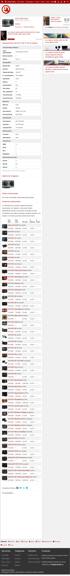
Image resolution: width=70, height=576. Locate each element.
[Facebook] (55, 1)
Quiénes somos (33, 555)
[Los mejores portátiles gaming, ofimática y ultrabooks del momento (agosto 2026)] (57, 63)
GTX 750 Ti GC (21, 18)
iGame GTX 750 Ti (13, 438)
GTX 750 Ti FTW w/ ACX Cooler (17, 270)
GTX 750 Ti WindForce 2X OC (16, 418)
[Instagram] (58, 1)
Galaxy (17, 24)
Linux (11, 545)
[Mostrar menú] (2, 1)
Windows (57, 541)
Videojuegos (29, 2)
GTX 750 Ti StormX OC (14, 386)
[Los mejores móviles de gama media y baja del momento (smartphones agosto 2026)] (57, 48)
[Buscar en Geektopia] (67, 1)
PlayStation (47, 541)
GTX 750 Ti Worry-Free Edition (17, 431)
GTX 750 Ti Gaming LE (14, 289)
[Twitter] (64, 1)
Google (25, 541)
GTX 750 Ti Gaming (13, 283)
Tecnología (20, 2)
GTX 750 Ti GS (12, 302)
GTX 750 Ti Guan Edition (15, 309)
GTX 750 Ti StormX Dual (15, 380)
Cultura (37, 2)
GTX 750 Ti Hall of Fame (15, 315)
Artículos (18, 558)
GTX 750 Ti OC (12, 328)
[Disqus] (21, 517)
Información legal (33, 558)
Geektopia (11, 2)
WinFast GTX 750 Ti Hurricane (17, 457)
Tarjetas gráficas (29, 27)
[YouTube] (61, 1)
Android (12, 541)
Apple (32, 541)
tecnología (58, 27)
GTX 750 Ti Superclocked (15, 393)
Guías (42, 2)
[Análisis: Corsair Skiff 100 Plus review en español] (47, 21)
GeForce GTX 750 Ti (14, 225)
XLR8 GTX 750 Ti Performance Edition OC (20, 477)
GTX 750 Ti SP (12, 373)
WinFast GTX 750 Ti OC (15, 464)
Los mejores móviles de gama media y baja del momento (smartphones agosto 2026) (55, 55)
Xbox (39, 541)
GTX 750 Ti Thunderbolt (15, 399)
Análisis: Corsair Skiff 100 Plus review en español (56, 19)
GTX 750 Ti (11, 231)
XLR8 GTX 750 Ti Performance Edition (19, 470)
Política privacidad (34, 562)
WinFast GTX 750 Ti (14, 451)
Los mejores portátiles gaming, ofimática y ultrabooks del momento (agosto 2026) (56, 69)
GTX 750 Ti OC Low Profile (15, 360)
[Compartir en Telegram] (27, 488)
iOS (19, 541)
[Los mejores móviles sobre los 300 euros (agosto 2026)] (57, 35)
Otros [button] (48, 2)
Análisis (17, 565)
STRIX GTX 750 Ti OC (14, 444)
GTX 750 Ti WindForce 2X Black (17, 412)
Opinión (17, 562)
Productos (18, 27)
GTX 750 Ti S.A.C (13, 367)
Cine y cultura (5, 562)
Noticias (17, 555)
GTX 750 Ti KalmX (13, 322)
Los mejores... (11, 39)
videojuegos (65, 27)
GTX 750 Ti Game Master (15, 277)
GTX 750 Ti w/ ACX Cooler (15, 406)
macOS (4, 545)
